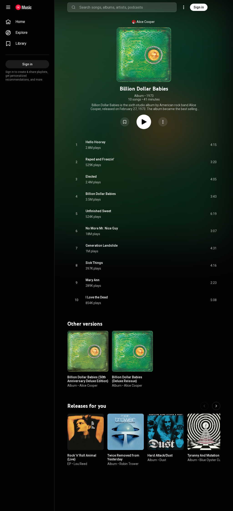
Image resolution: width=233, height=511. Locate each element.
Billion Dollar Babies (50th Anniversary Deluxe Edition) (87, 379)
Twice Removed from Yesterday (123, 457)
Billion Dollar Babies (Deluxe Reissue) (127, 379)
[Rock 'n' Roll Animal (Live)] (85, 432)
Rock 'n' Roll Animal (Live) (81, 457)
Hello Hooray (95, 142)
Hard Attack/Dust (159, 455)
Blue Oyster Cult (211, 460)
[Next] (216, 406)
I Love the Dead (97, 297)
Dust (163, 460)
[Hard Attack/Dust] (165, 432)
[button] (124, 121)
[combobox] (127, 7)
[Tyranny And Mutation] (205, 432)
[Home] (23, 7)
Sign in (199, 7)
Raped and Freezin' (100, 159)
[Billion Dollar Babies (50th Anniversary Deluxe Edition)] (87, 351)
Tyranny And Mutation (203, 455)
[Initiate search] (73, 7)
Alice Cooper (146, 22)
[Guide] (8, 7)
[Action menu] (162, 121)
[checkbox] (213, 145)
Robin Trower (129, 464)
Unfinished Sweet (98, 211)
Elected (91, 176)
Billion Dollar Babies (101, 194)
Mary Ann (92, 280)
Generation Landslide (102, 245)
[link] (27, 21)
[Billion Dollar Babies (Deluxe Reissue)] (132, 351)
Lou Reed (80, 464)
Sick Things (94, 263)
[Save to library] (124, 122)
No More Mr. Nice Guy (102, 228)
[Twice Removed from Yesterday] (125, 432)
